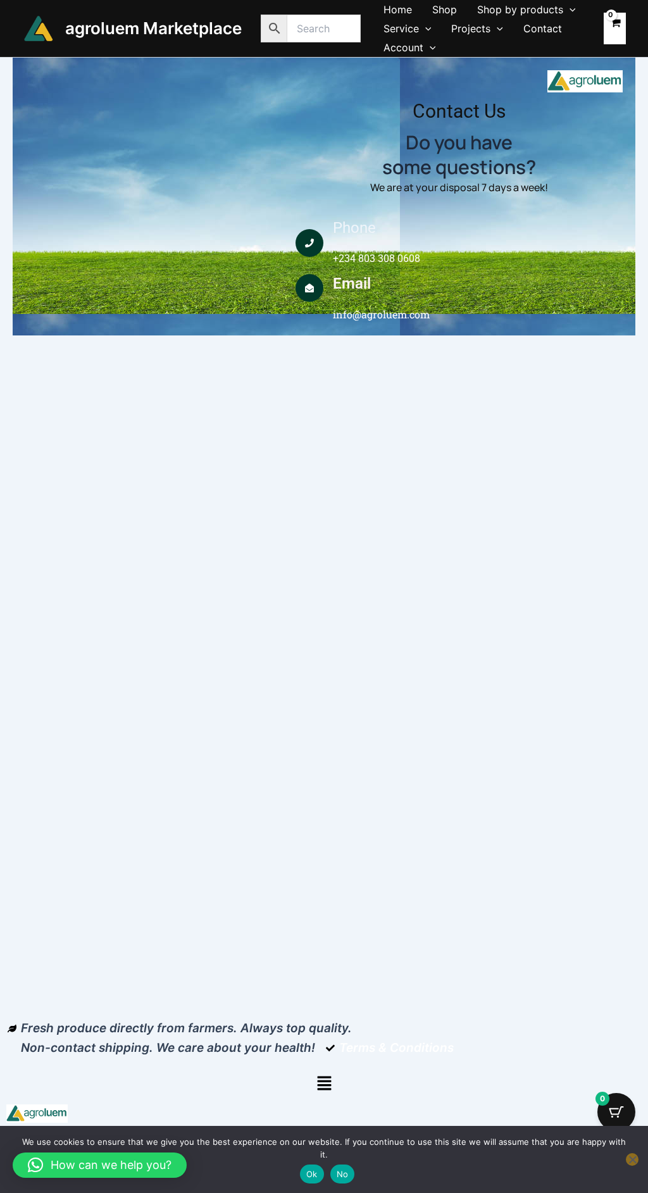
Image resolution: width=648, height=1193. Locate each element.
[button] (569, 9)
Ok (312, 1174)
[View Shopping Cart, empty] (615, 28)
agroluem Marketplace (153, 28)
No (343, 1174)
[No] (632, 1159)
